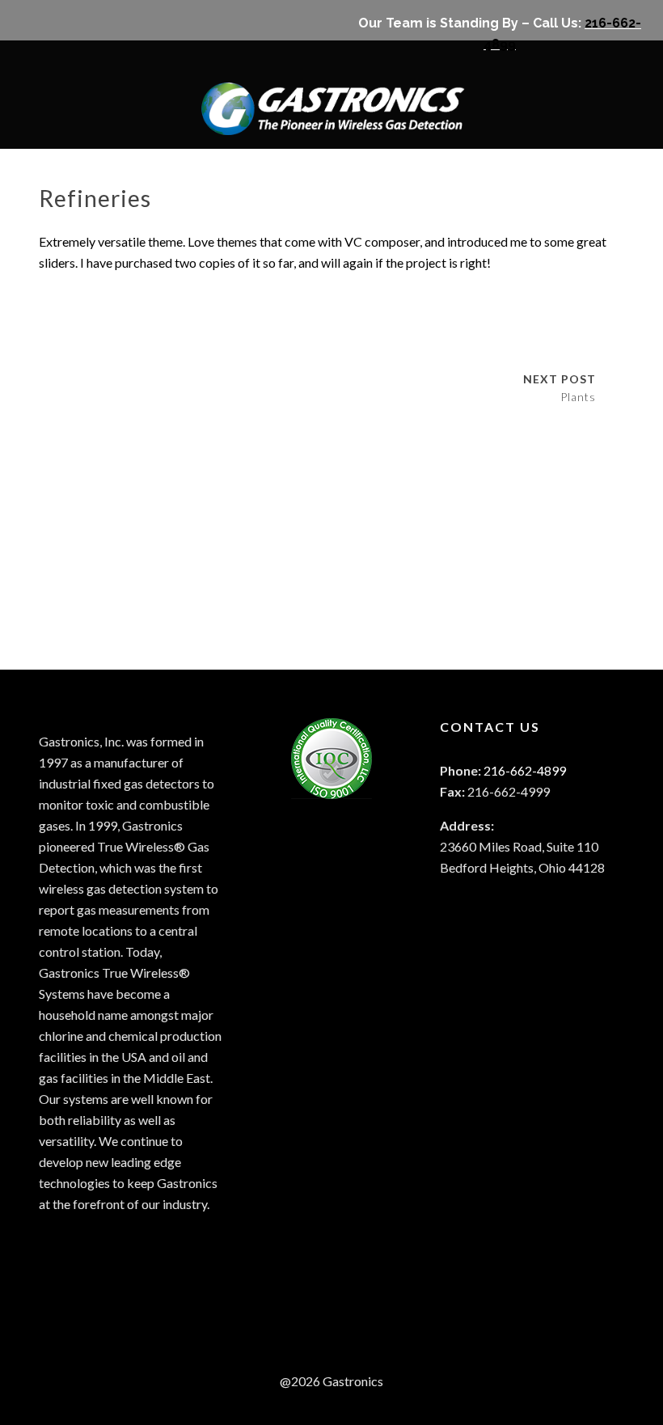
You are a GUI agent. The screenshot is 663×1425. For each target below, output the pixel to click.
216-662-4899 (525, 770)
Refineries (95, 198)
